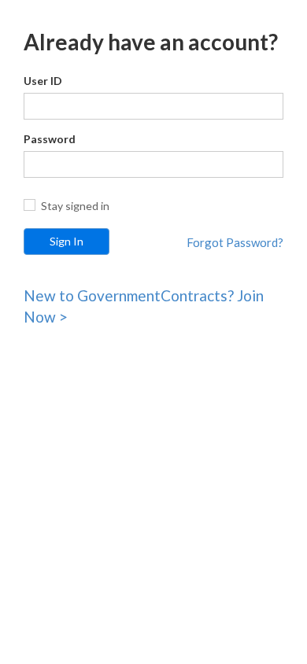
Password (50, 139)
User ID (43, 80)
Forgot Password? (235, 242)
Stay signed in (75, 205)
